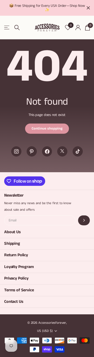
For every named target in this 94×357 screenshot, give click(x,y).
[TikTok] (78, 151)
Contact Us (13, 302)
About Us (12, 232)
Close (88, 8)
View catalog (7, 27)
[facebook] (47, 151)
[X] (62, 151)
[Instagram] (16, 151)
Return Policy (16, 255)
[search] (17, 28)
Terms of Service (19, 290)
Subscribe (84, 220)
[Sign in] (78, 27)
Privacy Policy (16, 278)
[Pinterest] (32, 151)
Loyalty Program (19, 267)
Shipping (12, 244)
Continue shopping (47, 128)
